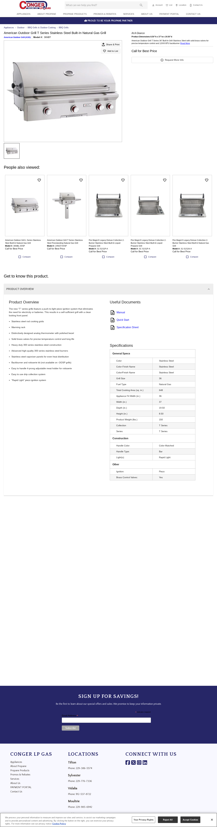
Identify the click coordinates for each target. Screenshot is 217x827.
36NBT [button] (47, 37)
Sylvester (74, 775)
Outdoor (20, 27)
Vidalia (72, 788)
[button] (153, 5)
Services (128, 14)
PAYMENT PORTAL (169, 14)
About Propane (46, 14)
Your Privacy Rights (143, 819)
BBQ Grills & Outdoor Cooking (42, 27)
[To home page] (35, 5)
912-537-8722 (83, 794)
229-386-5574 (84, 768)
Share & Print (112, 44)
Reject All (168, 819)
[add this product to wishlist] (39, 180)
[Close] (211, 819)
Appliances (23, 14)
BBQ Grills (64, 27)
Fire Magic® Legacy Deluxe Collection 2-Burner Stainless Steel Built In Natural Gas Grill (191, 243)
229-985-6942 (84, 807)
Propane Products (75, 14)
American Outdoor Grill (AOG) (17, 37)
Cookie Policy (59, 824)
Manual (121, 312)
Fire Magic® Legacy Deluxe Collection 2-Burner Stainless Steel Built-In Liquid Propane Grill (106, 243)
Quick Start (123, 320)
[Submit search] (141, 5)
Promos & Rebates (105, 14)
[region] (108, 820)
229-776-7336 (84, 781)
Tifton (72, 762)
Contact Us (193, 14)
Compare (27, 257)
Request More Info (174, 60)
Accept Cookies (190, 819)
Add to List (112, 51)
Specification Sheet (128, 327)
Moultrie (74, 801)
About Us (146, 14)
